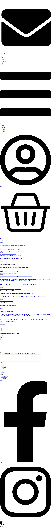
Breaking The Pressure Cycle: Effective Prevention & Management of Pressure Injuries (17, 293)
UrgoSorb (4, 62)
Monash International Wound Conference (8, 305)
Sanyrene (4, 59)
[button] (25, 94)
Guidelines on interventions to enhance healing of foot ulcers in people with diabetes (16, 276)
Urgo (3, 126)
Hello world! (2, 324)
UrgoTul (4, 128)
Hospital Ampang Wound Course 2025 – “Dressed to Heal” (11, 258)
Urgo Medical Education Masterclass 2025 (8, 254)
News (2, 63)
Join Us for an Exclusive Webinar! (6, 301)
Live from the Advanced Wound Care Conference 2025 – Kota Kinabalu (14, 262)
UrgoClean (4, 61)
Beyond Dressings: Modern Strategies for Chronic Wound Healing (12, 245)
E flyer (1, 242)
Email (1, 335)
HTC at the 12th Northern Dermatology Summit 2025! (10, 289)
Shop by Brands (3, 57)
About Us (2, 56)
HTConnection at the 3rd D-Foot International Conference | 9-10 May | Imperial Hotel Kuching (18, 284)
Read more (1, 243)
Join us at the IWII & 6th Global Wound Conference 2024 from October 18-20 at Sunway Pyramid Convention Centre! (23, 296)
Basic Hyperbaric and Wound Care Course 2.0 (9, 271)
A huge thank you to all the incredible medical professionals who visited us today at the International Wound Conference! (23, 309)
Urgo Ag (4, 60)
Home (2, 124)
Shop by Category (3, 58)
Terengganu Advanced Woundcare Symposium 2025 (10, 249)
